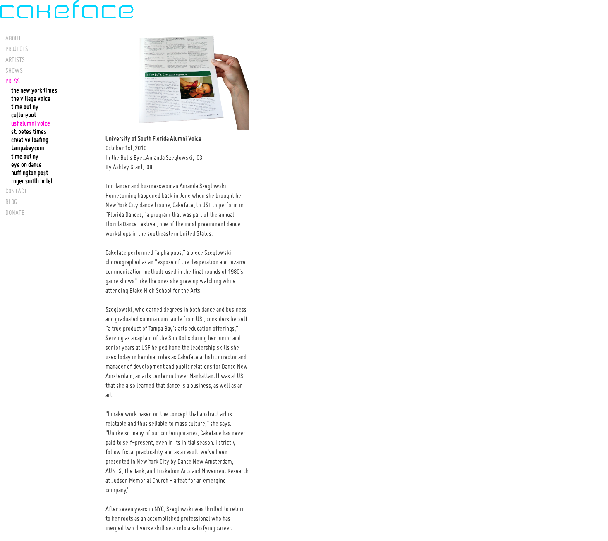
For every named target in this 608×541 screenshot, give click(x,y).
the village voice (30, 99)
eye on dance (26, 165)
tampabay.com (27, 148)
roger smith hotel (32, 181)
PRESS (12, 81)
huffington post (29, 173)
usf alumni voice (30, 123)
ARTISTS (15, 59)
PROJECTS (16, 49)
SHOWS (14, 70)
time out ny (24, 107)
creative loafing (29, 140)
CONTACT (16, 191)
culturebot (23, 115)
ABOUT (13, 38)
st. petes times (28, 132)
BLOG (11, 201)
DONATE (14, 212)
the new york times (34, 90)
